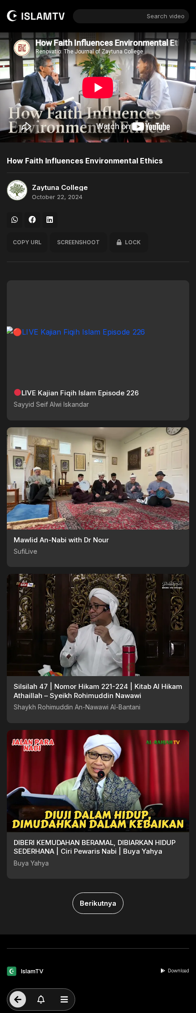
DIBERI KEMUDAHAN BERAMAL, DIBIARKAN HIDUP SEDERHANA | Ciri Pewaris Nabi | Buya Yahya (94, 847)
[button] (14, 220)
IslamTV (32, 971)
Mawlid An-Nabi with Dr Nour (61, 539)
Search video (166, 16)
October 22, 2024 (57, 197)
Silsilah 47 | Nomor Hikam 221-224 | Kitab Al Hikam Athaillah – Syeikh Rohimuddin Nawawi (98, 691)
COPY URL (27, 242)
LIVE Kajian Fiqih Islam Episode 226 (80, 392)
